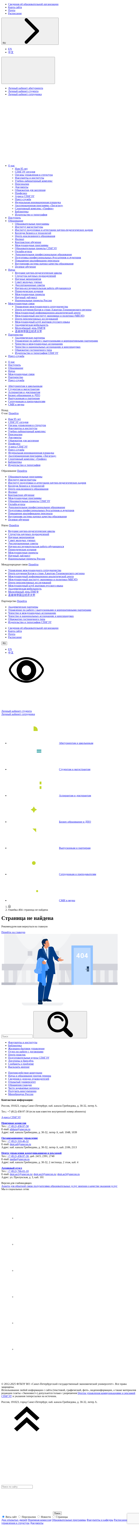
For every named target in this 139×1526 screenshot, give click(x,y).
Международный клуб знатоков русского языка (42, 321)
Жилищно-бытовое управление (26, 1048)
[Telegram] (40, 1244)
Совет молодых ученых (28, 282)
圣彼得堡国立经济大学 (28, 331)
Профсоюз (21, 193)
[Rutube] (40, 1323)
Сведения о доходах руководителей (28, 1078)
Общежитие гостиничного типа (33, 350)
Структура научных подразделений (35, 275)
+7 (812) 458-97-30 (18, 1156)
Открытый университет (22, 1081)
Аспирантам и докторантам (24, 392)
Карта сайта (15, 7)
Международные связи (21, 303)
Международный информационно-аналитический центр (48, 312)
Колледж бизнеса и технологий (33, 233)
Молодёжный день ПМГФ (30, 328)
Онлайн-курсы (23, 251)
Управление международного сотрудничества (41, 306)
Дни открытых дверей (14, 1520)
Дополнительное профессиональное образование (43, 254)
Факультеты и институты (29, 177)
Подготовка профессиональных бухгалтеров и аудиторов (48, 257)
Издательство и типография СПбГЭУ (36, 353)
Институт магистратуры (29, 226)
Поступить (14, 217)
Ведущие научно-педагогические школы (38, 272)
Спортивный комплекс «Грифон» (34, 208)
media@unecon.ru (19, 1159)
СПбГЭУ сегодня (25, 171)
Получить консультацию (22, 1091)
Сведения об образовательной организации (33, 4)
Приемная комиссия (13, 1123)
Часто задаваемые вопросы (23, 1088)
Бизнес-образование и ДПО (24, 395)
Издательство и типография (31, 214)
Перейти (14, 413)
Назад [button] (4, 410)
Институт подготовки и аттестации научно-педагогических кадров (54, 229)
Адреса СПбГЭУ (24, 196)
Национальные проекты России (33, 300)
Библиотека (21, 211)
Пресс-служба (23, 199)
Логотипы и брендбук (21, 1060)
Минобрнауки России (20, 1094)
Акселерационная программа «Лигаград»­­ (39, 205)
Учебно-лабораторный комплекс (34, 180)
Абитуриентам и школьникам (25, 386)
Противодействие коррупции (25, 1072)
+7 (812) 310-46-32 (18, 1141)
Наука (11, 269)
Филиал (19, 239)
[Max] (40, 1349)
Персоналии (22, 184)
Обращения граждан (20, 1085)
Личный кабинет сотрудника (25, 94)
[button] (28, 70)
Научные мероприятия (28, 279)
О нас (11, 165)
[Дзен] (40, 1270)
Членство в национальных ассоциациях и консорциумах (48, 346)
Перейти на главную (13, 932)
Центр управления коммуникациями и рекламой (31, 1153)
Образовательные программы (32, 223)
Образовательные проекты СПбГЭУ (36, 248)
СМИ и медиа (16, 404)
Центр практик (17, 1054)
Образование (15, 220)
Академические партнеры (30, 337)
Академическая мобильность (31, 324)
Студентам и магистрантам (23, 389)
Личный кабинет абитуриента (25, 88)
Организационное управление (19, 1138)
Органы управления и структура (34, 174)
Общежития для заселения (30, 190)
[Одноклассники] (40, 1296)
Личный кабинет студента (23, 91)
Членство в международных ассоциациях (39, 343)
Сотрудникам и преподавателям (26, 401)
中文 (11, 52)
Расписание (15, 13)
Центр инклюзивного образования (35, 236)
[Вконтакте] (40, 1218)
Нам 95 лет (21, 168)
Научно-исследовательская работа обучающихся (43, 288)
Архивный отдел (11, 1168)
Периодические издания (29, 291)
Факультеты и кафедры (100, 1520)
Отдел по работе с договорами (25, 1051)
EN (10, 49)
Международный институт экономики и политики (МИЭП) (49, 315)
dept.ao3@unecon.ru (68, 1174)
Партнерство (15, 334)
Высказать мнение (18, 1066)
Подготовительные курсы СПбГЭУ (28, 1057)
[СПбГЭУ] (37, 159)
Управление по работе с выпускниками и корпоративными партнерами (56, 340)
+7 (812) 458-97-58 (18, 1126)
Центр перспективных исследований (36, 318)
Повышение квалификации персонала (37, 260)
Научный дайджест (26, 297)
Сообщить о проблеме (21, 1063)
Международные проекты (30, 294)
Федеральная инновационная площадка (38, 202)
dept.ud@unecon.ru (20, 1144)
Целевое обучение (25, 266)
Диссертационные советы (30, 285)
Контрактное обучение (28, 242)
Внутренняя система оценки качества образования (44, 263)
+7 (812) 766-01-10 (18, 1171)
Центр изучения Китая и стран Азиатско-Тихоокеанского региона (53, 309)
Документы (21, 187)
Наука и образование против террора (29, 1075)
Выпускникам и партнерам (24, 398)
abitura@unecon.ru (20, 1129)
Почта (11, 10)
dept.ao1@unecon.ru (21, 1174)
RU (4, 43)
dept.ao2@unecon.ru (45, 1174)
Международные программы (31, 245)
